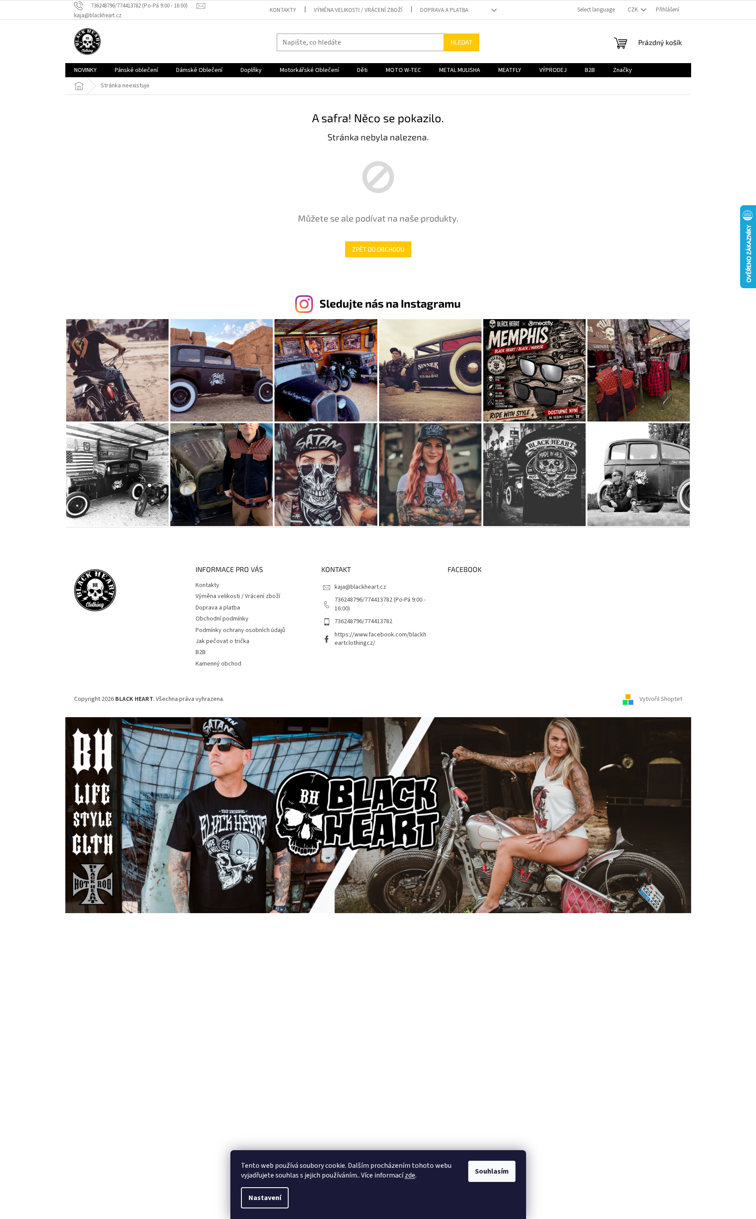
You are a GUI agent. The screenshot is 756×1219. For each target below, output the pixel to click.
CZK (633, 10)
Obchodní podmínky (222, 618)
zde (410, 1175)
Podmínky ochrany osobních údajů (240, 630)
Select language (596, 10)
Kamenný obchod (218, 663)
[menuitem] (85, 70)
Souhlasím (492, 1171)
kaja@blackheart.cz (360, 587)
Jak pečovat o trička (222, 641)
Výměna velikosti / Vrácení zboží (358, 10)
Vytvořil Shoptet (660, 699)
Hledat (461, 42)
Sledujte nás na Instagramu (390, 303)
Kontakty (283, 10)
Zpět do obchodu (378, 249)
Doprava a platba (444, 10)
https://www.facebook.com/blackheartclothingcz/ (380, 638)
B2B (201, 652)
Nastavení (264, 1198)
